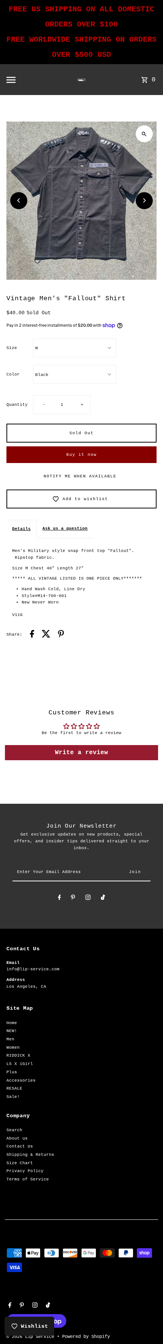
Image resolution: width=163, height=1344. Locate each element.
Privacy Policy (25, 1171)
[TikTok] (103, 899)
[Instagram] (88, 899)
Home (11, 1023)
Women (13, 1047)
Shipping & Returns (30, 1154)
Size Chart (19, 1163)
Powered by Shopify (86, 1336)
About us (17, 1138)
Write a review (81, 752)
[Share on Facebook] (32, 635)
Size (11, 348)
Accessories (21, 1080)
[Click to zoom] (144, 133)
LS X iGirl (19, 1064)
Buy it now (81, 454)
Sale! (13, 1097)
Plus (11, 1072)
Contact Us (19, 1146)
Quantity (17, 404)
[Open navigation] (27, 79)
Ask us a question (65, 528)
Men (10, 1039)
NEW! (11, 1031)
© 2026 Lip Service (31, 1336)
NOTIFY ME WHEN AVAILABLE (80, 476)
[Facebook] (59, 899)
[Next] (144, 200)
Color (13, 374)
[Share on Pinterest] (61, 635)
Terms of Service (27, 1179)
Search (14, 1130)
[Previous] (18, 200)
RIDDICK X (18, 1055)
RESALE (14, 1088)
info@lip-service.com (33, 969)
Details (21, 529)
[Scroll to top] (146, 1324)
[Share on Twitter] (46, 635)
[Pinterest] (73, 899)
